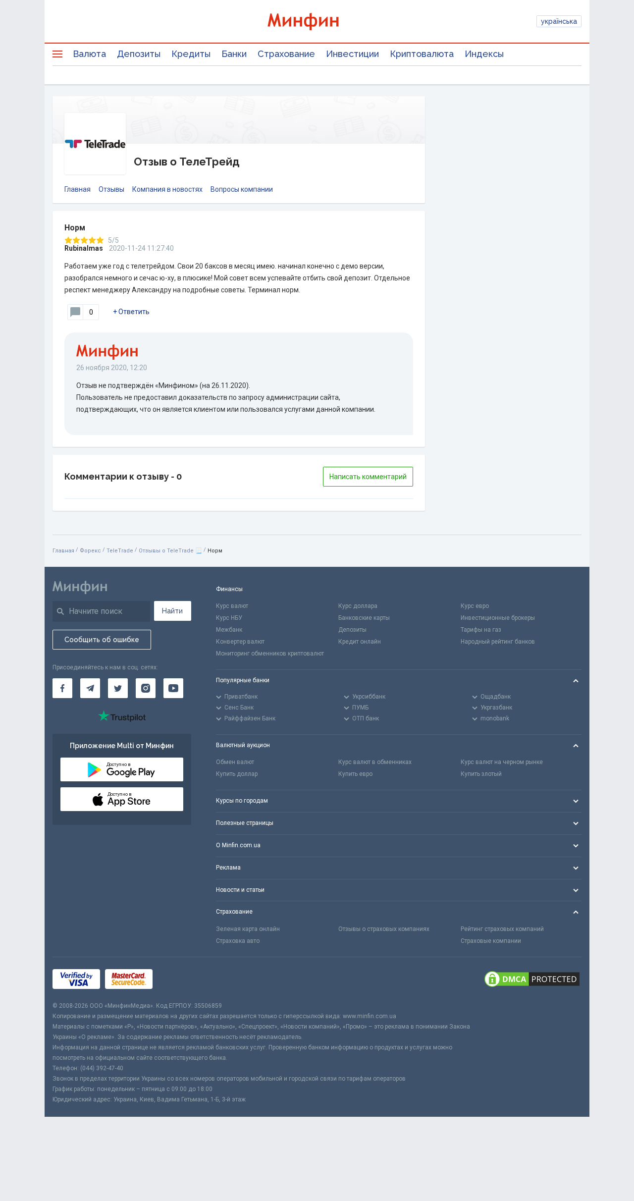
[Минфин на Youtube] (173, 688)
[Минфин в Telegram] (90, 688)
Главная (77, 189)
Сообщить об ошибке (101, 640)
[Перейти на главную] (317, 21)
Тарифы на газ (481, 629)
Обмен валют (235, 762)
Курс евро (475, 605)
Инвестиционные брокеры (498, 617)
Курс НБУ (229, 617)
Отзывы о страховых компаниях (383, 929)
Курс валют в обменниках (375, 762)
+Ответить (131, 312)
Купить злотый (481, 773)
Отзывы (111, 189)
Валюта (89, 54)
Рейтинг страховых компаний (502, 929)
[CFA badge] (180, 979)
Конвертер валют (240, 641)
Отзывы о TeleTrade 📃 (170, 550)
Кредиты (191, 54)
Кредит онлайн (359, 641)
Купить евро (355, 773)
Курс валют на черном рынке (502, 762)
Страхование (286, 54)
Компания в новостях (167, 189)
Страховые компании (491, 940)
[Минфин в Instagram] (146, 688)
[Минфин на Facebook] (62, 688)
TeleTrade (119, 550)
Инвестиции (352, 54)
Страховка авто (238, 940)
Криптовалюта (422, 54)
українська (559, 21)
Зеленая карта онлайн (248, 929)
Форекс (90, 550)
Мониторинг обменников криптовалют (270, 653)
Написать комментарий (368, 477)
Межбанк (229, 629)
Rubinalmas (83, 248)
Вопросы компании (242, 189)
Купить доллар (237, 773)
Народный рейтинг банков (498, 641)
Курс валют (232, 605)
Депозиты (138, 54)
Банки (234, 54)
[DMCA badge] (531, 979)
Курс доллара (357, 605)
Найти (172, 611)
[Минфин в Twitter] (118, 688)
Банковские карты (364, 617)
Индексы (484, 54)
